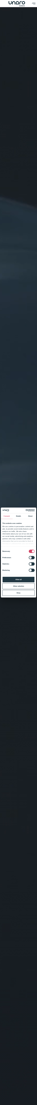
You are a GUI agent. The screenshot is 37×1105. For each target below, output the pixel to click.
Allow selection (18, 586)
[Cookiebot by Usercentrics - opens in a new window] (26, 510)
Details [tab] (18, 516)
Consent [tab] (7, 516)
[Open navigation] (33, 3)
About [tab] (30, 516)
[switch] (32, 557)
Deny (18, 593)
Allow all (18, 579)
